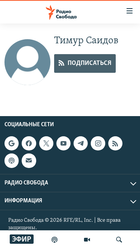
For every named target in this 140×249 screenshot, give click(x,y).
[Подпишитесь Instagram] (98, 143)
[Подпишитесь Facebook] (29, 143)
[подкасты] (54, 239)
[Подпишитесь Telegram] (81, 143)
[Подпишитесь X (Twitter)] (46, 143)
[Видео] (87, 239)
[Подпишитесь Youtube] (63, 143)
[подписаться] (29, 160)
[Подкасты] (11, 160)
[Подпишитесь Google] (11, 143)
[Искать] (119, 239)
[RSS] (115, 143)
